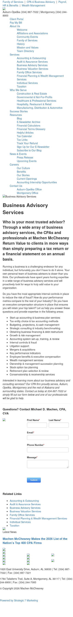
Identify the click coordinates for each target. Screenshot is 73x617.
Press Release (25, 157)
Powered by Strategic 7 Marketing (19, 600)
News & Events (18, 154)
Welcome (22, 29)
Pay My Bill (16, 22)
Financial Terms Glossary (31, 129)
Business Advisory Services (32, 65)
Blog (19, 118)
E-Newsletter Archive (28, 122)
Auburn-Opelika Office (29, 189)
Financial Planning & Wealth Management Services (38, 518)
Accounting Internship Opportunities (37, 182)
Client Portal (16, 19)
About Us (15, 26)
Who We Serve (18, 90)
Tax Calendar (24, 136)
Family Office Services (29, 72)
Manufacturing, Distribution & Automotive (40, 107)
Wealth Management (33, 5)
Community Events (27, 36)
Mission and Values (27, 47)
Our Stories (23, 175)
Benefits (21, 171)
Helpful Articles (25, 132)
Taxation (21, 86)
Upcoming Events (26, 161)
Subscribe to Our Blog (29, 150)
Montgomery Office (27, 193)
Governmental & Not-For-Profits (34, 97)
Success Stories (19, 111)
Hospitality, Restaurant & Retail (34, 104)
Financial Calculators (28, 125)
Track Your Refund (27, 143)
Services (14, 54)
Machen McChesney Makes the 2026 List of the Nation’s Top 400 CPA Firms (35, 541)
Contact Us (16, 186)
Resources (16, 115)
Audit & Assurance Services (32, 61)
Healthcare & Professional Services (36, 100)
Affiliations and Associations (32, 33)
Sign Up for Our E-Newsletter (33, 146)
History (21, 44)
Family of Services (13, 2)
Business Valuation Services (32, 68)
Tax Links (22, 139)
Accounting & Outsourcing (31, 58)
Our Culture (23, 168)
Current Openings (27, 178)
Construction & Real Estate (32, 93)
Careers (14, 164)
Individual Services (27, 83)
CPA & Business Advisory (41, 2)
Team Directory (25, 51)
